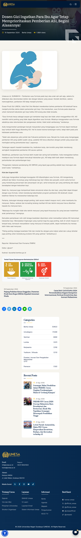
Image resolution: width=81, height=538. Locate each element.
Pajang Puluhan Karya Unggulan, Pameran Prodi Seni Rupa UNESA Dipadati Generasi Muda (21, 294)
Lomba (26, 342)
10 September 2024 (70, 288)
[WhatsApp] (25, 309)
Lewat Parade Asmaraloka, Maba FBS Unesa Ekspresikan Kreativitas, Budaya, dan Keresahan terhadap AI (44, 429)
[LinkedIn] (14, 309)
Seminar (27, 337)
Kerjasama (27, 347)
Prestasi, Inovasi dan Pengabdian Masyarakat (36, 358)
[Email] (19, 309)
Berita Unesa (26, 33)
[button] (5, 533)
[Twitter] (9, 309)
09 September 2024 (11, 289)
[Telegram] (30, 309)
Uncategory (28, 332)
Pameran (27, 366)
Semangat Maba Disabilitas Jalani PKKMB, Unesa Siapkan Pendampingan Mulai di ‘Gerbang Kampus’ (44, 389)
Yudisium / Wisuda (31, 352)
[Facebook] (4, 309)
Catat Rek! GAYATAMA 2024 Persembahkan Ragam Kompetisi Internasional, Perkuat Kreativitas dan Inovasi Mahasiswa (61, 294)
